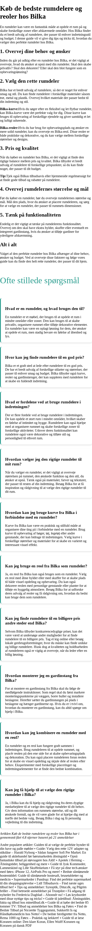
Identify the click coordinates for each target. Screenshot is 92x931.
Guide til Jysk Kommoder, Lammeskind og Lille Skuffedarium (43, 866)
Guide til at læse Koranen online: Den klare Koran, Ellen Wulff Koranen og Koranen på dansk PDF (42, 921)
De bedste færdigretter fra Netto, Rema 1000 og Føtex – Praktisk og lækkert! (43, 916)
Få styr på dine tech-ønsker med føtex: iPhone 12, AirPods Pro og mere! (44, 869)
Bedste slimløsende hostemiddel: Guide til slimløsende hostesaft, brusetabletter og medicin (44, 875)
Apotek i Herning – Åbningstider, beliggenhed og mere (42, 862)
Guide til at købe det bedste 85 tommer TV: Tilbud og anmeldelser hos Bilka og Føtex (44, 904)
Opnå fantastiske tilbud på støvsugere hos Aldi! (38, 858)
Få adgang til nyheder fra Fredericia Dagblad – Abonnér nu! (42, 893)
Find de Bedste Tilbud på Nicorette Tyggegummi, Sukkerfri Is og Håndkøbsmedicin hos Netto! (43, 910)
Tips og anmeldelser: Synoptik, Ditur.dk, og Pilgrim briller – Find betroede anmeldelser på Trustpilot (43, 889)
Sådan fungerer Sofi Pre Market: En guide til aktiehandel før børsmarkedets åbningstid (43, 854)
